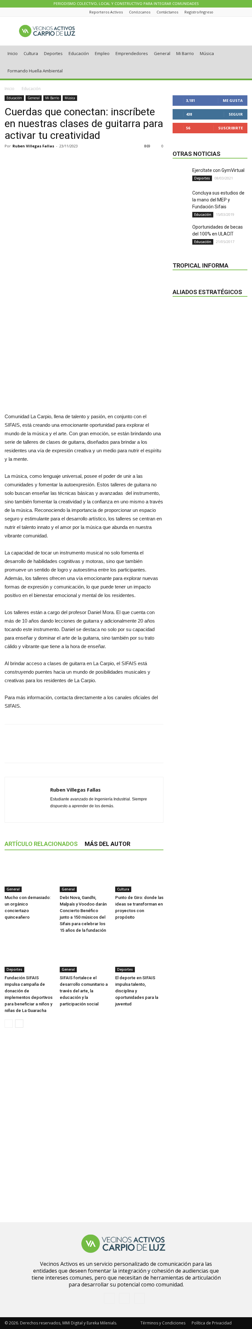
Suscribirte (230, 127)
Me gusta (233, 100)
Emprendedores (132, 53)
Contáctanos (167, 11)
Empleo (102, 53)
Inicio (13, 53)
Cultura (31, 53)
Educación (79, 53)
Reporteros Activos (106, 11)
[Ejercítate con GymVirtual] (181, 175)
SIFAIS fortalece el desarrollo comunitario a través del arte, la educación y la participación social (84, 990)
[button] (239, 53)
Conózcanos (139, 11)
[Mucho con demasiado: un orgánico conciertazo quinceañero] (29, 875)
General (162, 53)
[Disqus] (84, 1125)
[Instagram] (235, 12)
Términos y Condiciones (162, 1323)
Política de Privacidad (212, 1323)
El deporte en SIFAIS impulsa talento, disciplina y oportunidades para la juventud (136, 990)
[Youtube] (243, 12)
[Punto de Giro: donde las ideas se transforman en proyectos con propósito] (139, 875)
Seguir (236, 114)
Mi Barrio (185, 53)
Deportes (53, 53)
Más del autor (107, 843)
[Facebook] (227, 12)
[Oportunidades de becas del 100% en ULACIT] (181, 232)
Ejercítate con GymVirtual (218, 170)
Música (207, 53)
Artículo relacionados (41, 843)
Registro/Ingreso (198, 11)
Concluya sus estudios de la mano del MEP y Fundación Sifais (218, 199)
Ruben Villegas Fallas (33, 145)
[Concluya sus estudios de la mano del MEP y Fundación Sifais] (181, 198)
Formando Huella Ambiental (35, 71)
